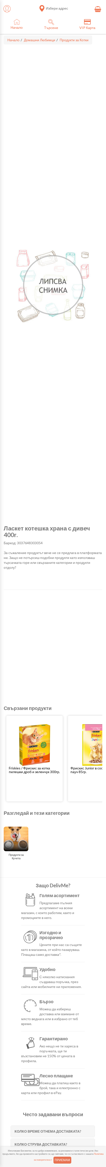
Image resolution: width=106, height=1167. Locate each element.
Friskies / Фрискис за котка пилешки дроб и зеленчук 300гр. (34, 770)
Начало (13, 40)
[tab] (53, 1131)
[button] (34, 770)
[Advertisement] (53, 647)
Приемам (62, 1160)
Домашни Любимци (39, 40)
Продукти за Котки (74, 40)
